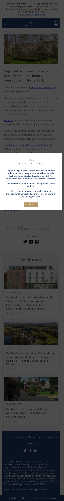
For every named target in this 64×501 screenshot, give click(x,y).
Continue (31, 205)
